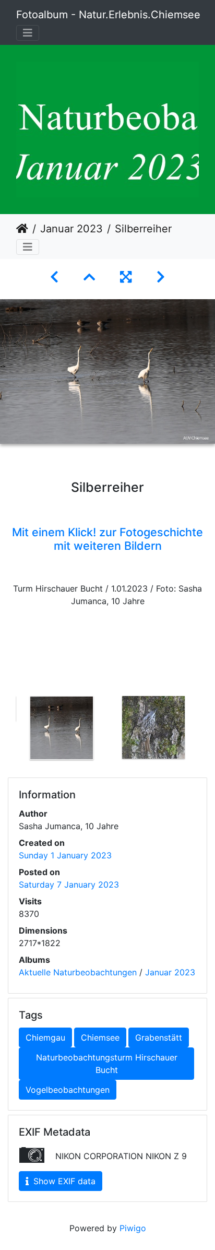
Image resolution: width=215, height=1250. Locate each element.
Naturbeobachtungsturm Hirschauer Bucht (106, 1063)
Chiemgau (45, 1037)
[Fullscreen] (126, 277)
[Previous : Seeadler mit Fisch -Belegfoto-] (54, 277)
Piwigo (133, 1228)
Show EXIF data (63, 1181)
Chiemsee (100, 1037)
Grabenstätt (158, 1037)
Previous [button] (8, 730)
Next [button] (207, 730)
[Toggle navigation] (27, 33)
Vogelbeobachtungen (68, 1089)
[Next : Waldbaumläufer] (160, 277)
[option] (62, 728)
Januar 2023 (71, 228)
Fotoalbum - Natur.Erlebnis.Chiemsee (108, 14)
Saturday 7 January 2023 (69, 884)
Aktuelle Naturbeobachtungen (78, 972)
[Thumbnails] (89, 277)
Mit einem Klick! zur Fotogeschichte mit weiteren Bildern (107, 538)
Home (22, 229)
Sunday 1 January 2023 (65, 855)
